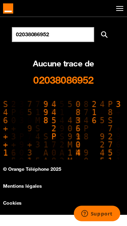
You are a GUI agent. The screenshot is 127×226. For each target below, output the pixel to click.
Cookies (12, 203)
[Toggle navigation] (118, 8)
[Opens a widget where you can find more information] (96, 214)
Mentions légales (22, 186)
